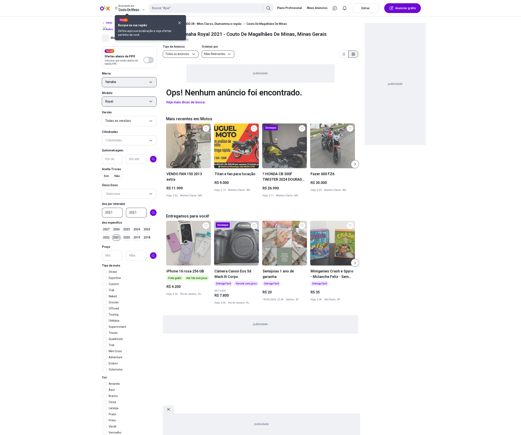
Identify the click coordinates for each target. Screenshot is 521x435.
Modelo (107, 93)
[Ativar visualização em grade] (353, 54)
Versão (107, 112)
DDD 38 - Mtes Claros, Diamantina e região (213, 23)
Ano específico (112, 222)
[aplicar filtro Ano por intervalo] (153, 212)
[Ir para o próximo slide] (355, 164)
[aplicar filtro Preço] (153, 255)
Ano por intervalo (113, 203)
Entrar (365, 8)
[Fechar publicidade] (168, 409)
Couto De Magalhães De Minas (266, 23)
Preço (106, 247)
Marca (106, 73)
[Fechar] (179, 22)
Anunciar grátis (405, 8)
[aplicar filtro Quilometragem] (153, 159)
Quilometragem (112, 150)
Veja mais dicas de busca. (185, 102)
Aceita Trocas (111, 169)
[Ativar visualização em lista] (343, 54)
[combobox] (211, 8)
